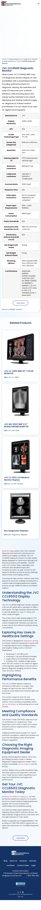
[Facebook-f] (20, 892)
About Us (13, 861)
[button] (38, 3)
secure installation (9, 704)
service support (24, 764)
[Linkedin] (22, 892)
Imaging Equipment (15, 59)
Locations (11, 865)
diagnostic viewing (31, 641)
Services (32, 861)
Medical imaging (8, 551)
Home (4, 59)
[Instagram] (18, 892)
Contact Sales (23, 865)
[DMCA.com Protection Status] (20, 886)
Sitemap (20, 897)
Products (23, 861)
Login (33, 865)
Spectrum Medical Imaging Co (16, 796)
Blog (5, 861)
